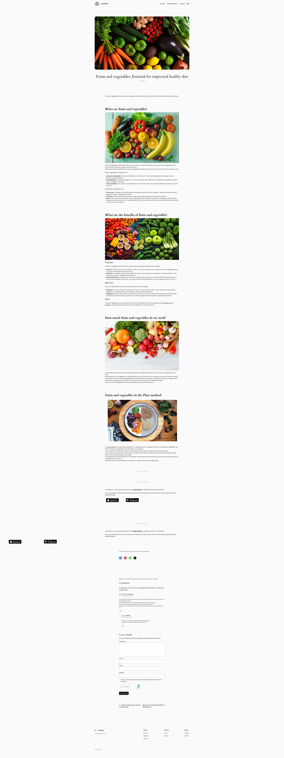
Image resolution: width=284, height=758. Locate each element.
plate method (112, 447)
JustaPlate (104, 4)
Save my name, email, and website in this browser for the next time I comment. (141, 680)
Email (121, 665)
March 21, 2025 (128, 617)
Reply (120, 611)
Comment (122, 641)
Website (121, 672)
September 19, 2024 (128, 595)
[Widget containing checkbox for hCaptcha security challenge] (130, 686)
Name (121, 658)
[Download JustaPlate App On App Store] (112, 500)
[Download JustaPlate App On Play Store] (132, 500)
